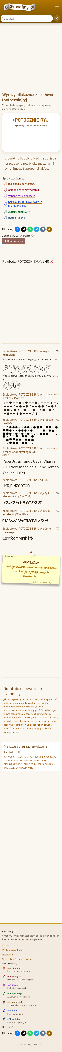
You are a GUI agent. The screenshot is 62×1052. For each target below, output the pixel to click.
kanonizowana (44, 724)
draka (32, 702)
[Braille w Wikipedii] (57, 422)
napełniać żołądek (12, 717)
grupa (34, 764)
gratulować (41, 702)
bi (28, 757)
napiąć (21, 713)
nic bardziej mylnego (18, 760)
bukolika (27, 717)
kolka (25, 702)
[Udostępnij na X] (23, 229)
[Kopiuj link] (49, 229)
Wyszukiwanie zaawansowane (17, 959)
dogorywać (9, 724)
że (5, 757)
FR (25, 757)
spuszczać (51, 699)
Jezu (20, 757)
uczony (26, 764)
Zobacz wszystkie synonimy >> (46, 582)
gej (39, 757)
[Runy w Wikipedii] (57, 531)
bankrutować (22, 724)
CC (12, 757)
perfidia (39, 710)
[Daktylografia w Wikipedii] (57, 353)
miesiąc (42, 721)
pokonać (22, 721)
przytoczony (32, 699)
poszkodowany (11, 710)
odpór (33, 724)
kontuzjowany (27, 710)
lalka (43, 760)
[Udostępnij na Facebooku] (17, 229)
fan (8, 757)
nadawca (46, 728)
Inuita (44, 757)
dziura (41, 764)
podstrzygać (50, 710)
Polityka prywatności (13, 949)
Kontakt (6, 945)
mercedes (32, 721)
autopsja (52, 721)
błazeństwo (51, 717)
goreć (22, 699)
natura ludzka (11, 768)
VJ (31, 757)
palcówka (34, 760)
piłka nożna (9, 702)
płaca (35, 717)
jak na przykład (11, 699)
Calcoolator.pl (52, 394)
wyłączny (46, 713)
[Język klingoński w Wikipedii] (57, 495)
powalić (29, 768)
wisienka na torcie (13, 764)
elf (5, 760)
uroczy (51, 757)
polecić (7, 728)
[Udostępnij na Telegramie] (36, 229)
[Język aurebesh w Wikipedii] (57, 513)
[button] (49, 261)
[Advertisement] (31, 57)
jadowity (29, 728)
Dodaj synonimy (15, 240)
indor (42, 699)
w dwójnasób (10, 713)
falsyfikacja (18, 728)
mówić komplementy (14, 706)
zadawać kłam (33, 713)
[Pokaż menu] (57, 8)
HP (16, 757)
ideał (41, 717)
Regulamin (7, 954)
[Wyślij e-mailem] (43, 229)
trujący (37, 728)
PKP (34, 757)
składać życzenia (34, 706)
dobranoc (50, 764)
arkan (19, 702)
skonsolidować (11, 731)
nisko (21, 768)
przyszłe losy (10, 721)
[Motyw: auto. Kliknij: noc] (57, 18)
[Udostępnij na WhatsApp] (30, 229)
